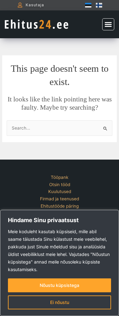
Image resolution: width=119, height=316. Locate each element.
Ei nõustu (59, 302)
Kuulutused (59, 191)
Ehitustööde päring (60, 206)
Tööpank (59, 177)
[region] (59, 263)
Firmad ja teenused (59, 198)
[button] (108, 24)
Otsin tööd (59, 184)
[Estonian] (86, 5)
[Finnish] (97, 5)
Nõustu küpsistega (59, 285)
